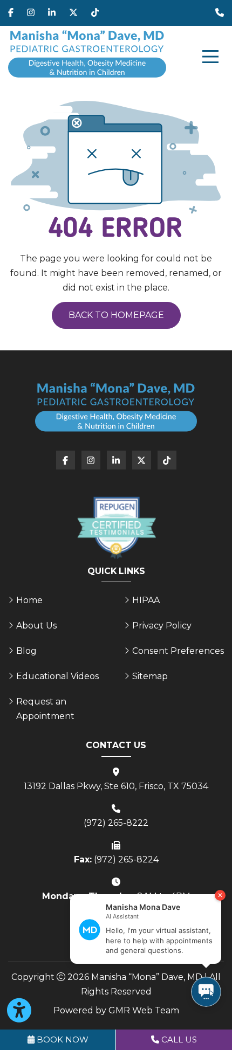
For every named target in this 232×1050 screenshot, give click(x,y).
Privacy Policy (162, 625)
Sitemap (150, 676)
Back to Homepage (116, 315)
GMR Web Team (143, 1010)
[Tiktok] (95, 12)
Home (29, 600)
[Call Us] (219, 12)
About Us (36, 625)
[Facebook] (10, 12)
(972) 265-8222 (116, 823)
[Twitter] (73, 12)
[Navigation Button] (210, 56)
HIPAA (146, 600)
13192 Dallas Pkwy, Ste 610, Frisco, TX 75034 (116, 786)
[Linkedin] (52, 12)
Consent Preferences (178, 651)
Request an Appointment (45, 708)
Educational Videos (57, 676)
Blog (26, 651)
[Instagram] (31, 12)
